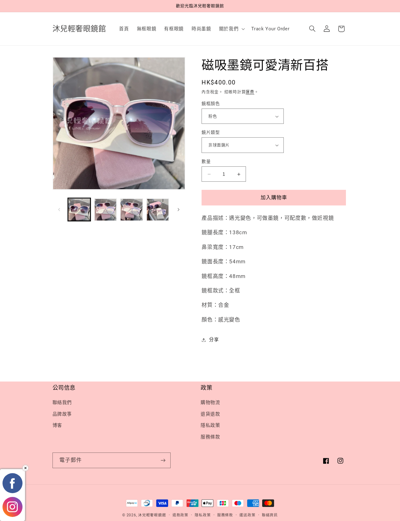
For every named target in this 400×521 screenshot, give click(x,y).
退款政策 (180, 515)
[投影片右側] (178, 209)
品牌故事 (62, 414)
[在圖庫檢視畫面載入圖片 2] (105, 209)
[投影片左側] (59, 209)
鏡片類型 (211, 132)
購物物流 (210, 402)
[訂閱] (163, 460)
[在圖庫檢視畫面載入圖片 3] (131, 209)
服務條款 (210, 437)
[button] (231, 29)
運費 (250, 91)
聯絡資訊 (270, 515)
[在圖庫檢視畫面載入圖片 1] (79, 209)
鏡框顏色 (211, 103)
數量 (206, 161)
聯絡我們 (62, 402)
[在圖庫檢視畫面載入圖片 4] (157, 209)
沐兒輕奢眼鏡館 (152, 515)
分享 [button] (214, 339)
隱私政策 (210, 425)
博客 (57, 425)
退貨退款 (210, 414)
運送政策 (247, 515)
